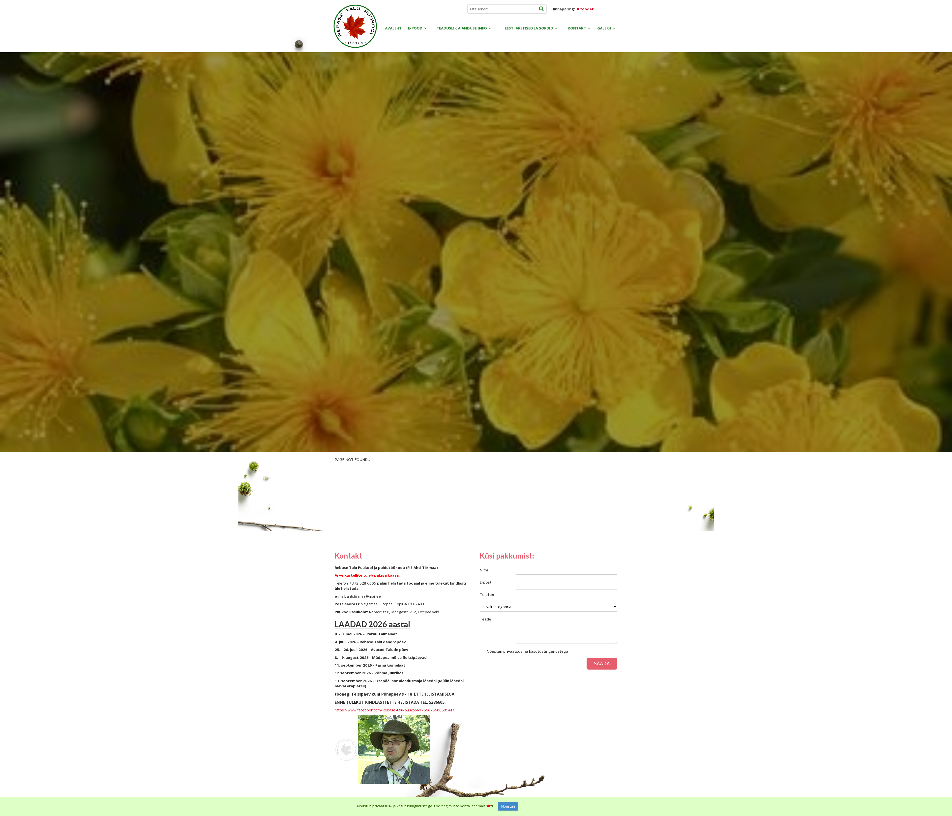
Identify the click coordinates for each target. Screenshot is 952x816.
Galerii (604, 28)
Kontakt (577, 28)
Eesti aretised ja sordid (529, 28)
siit (489, 805)
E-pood (415, 28)
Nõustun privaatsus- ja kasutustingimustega (527, 651)
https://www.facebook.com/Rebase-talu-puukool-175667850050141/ (394, 709)
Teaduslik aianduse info (462, 28)
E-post (486, 582)
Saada (602, 663)
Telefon (487, 594)
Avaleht (393, 28)
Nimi (484, 569)
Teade (485, 619)
